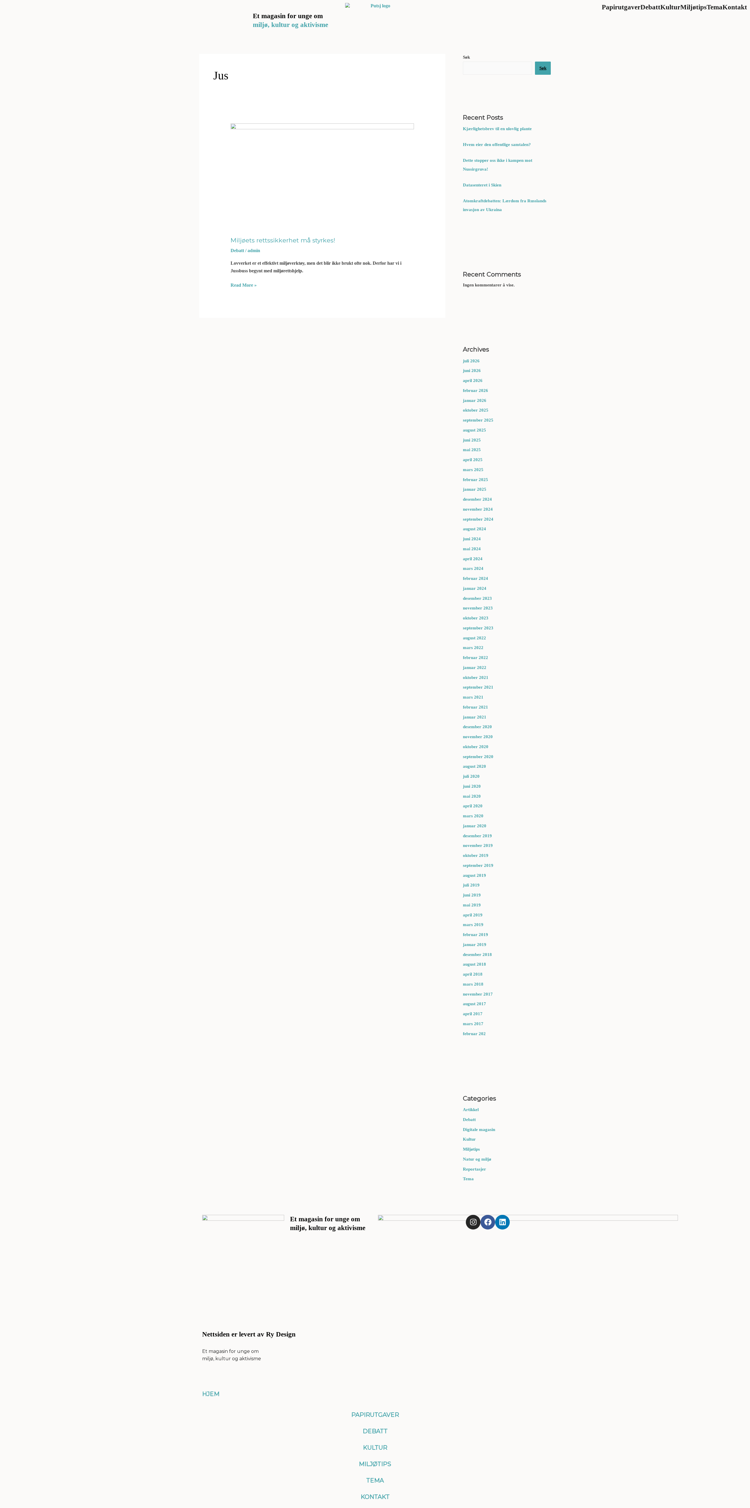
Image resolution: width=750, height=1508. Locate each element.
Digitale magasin (479, 1129)
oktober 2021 (475, 677)
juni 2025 (472, 440)
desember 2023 (477, 598)
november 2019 (478, 845)
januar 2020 (474, 825)
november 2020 (478, 736)
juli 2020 (471, 776)
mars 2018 (473, 984)
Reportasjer (474, 1169)
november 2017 (478, 994)
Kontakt (375, 1496)
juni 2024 (472, 538)
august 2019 (474, 875)
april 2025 (473, 459)
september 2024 (478, 519)
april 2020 (473, 806)
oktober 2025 (475, 410)
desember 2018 (477, 954)
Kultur (469, 1139)
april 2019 (473, 915)
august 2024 (474, 529)
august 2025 (474, 430)
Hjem (210, 1393)
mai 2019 (472, 905)
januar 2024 (474, 588)
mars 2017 (473, 1023)
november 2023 (478, 608)
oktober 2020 (475, 746)
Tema (468, 1178)
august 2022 (474, 638)
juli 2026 (471, 361)
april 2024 (473, 558)
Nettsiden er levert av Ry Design (249, 1334)
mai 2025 (472, 449)
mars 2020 (473, 816)
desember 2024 (477, 499)
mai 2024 (472, 548)
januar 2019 (474, 944)
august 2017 (474, 1003)
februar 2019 (475, 934)
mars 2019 (473, 924)
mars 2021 (473, 697)
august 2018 (474, 964)
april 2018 (473, 974)
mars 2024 (473, 568)
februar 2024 (475, 578)
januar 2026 (474, 400)
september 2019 (478, 865)
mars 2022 (473, 647)
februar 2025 (475, 479)
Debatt (469, 1119)
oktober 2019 (475, 855)
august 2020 (474, 766)
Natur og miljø (477, 1159)
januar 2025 (474, 489)
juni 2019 (472, 895)
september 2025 (478, 420)
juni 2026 (472, 370)
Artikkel (471, 1109)
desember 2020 (477, 726)
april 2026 (473, 380)
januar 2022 (474, 667)
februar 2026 (475, 390)
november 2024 (478, 509)
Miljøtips (471, 1149)
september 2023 (478, 628)
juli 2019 (471, 885)
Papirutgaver (375, 1414)
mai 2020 (472, 796)
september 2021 (478, 687)
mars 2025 (473, 469)
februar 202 (474, 1033)
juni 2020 (472, 786)
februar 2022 (475, 657)
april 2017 (473, 1013)
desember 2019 (477, 835)
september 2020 (478, 756)
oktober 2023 (475, 618)
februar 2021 (475, 707)
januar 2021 (474, 717)
